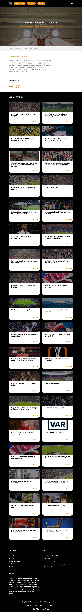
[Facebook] (11, 86)
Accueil (10, 48)
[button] (71, 3)
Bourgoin (40, 26)
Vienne (47, 26)
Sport (22, 26)
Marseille (59, 26)
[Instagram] (15, 86)
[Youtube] (48, 609)
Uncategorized (16, 48)
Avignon (52, 26)
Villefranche (32, 26)
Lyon (26, 26)
